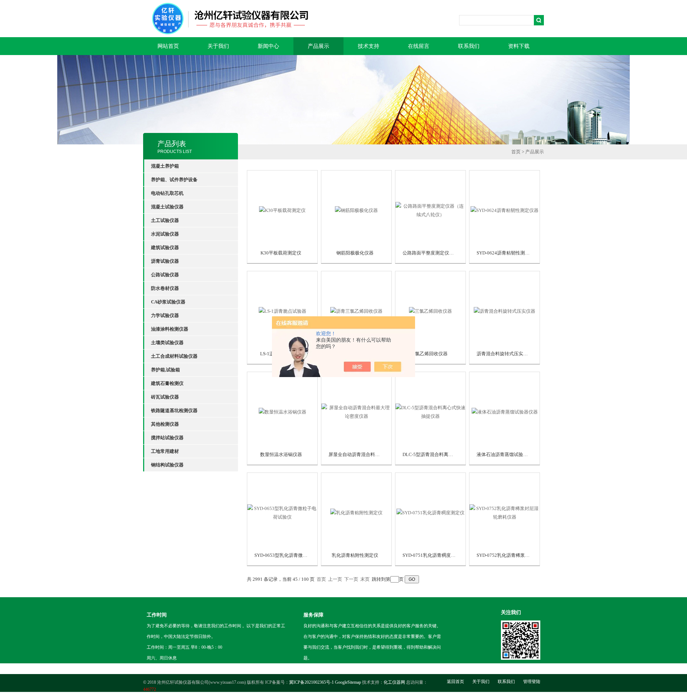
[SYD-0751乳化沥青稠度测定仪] (430, 512)
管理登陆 (531, 681)
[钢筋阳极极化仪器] (356, 209)
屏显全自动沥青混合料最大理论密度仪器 (370, 454)
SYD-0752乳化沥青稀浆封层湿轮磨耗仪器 (519, 555)
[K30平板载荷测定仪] (282, 209)
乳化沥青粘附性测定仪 (355, 555)
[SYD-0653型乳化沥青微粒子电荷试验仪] (282, 512)
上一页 (335, 579)
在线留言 (418, 46)
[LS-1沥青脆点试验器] (282, 310)
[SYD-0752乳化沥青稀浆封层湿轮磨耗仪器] (504, 512)
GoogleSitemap (348, 682)
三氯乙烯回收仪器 (429, 353)
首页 (516, 151)
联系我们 (468, 46)
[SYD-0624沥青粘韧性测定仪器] (505, 209)
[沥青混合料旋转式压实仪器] (504, 310)
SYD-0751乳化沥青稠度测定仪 (434, 555)
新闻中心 (268, 46)
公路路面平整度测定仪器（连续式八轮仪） (447, 253)
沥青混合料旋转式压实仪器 (504, 353)
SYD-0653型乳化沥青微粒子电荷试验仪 (294, 555)
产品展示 (318, 46)
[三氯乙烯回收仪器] (430, 310)
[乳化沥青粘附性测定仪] (356, 512)
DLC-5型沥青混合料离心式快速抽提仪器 (444, 454)
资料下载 (519, 46)
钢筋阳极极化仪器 (355, 253)
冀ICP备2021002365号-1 (311, 682)
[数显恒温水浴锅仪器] (282, 411)
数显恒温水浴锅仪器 (281, 454)
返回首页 (455, 681)
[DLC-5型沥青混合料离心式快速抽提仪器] (430, 411)
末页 (365, 579)
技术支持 (368, 46)
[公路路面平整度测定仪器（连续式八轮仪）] (430, 209)
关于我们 (218, 46)
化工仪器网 (394, 682)
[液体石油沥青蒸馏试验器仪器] (505, 411)
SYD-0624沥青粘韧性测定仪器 (508, 253)
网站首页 (168, 46)
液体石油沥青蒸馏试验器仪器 (507, 454)
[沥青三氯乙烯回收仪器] (356, 310)
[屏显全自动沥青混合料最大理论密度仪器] (356, 411)
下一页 (351, 579)
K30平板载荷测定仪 (280, 253)
